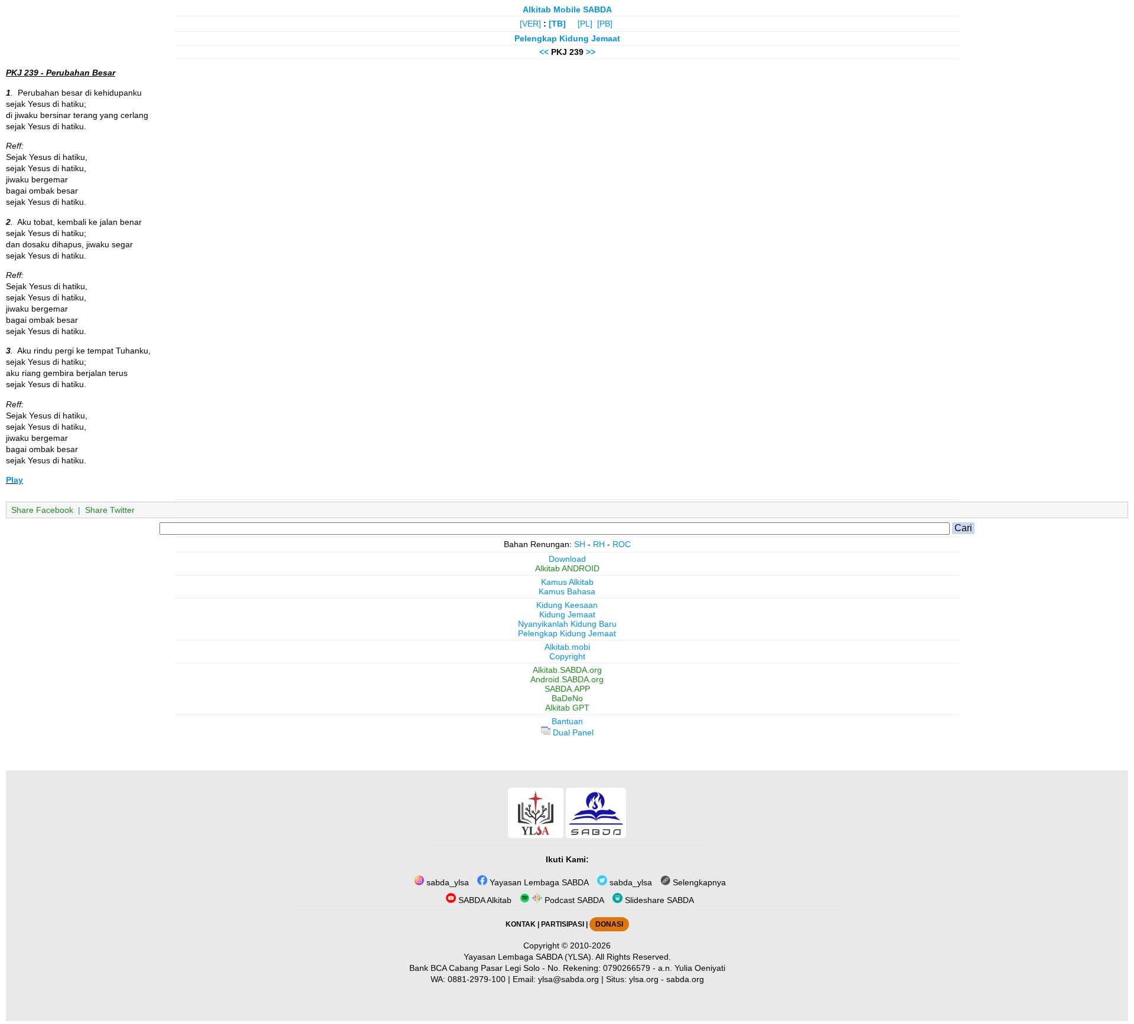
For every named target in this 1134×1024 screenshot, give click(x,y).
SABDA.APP (567, 688)
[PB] (604, 23)
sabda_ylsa (446, 882)
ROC (621, 544)
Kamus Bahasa (567, 591)
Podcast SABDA (573, 900)
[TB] (557, 23)
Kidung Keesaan (567, 605)
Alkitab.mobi (567, 647)
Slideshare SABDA (658, 900)
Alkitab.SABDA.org (567, 670)
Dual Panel (572, 732)
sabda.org (685, 979)
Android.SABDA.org (567, 679)
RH (599, 544)
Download (567, 559)
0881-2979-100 (477, 979)
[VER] (530, 23)
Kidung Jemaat (567, 614)
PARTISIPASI (562, 924)
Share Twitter (110, 510)
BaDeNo (567, 698)
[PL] (585, 23)
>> (590, 52)
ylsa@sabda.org (568, 979)
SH (579, 544)
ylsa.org (644, 979)
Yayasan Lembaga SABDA (538, 882)
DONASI (609, 924)
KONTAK (521, 924)
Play (14, 480)
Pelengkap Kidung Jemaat (567, 38)
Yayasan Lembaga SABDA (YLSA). (529, 956)
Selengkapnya (698, 882)
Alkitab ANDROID (567, 568)
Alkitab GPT (567, 707)
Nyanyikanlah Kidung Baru (567, 624)
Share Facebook (42, 510)
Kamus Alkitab (567, 582)
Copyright (567, 656)
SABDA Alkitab (483, 900)
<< (544, 52)
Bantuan (567, 721)
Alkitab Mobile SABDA (567, 9)
